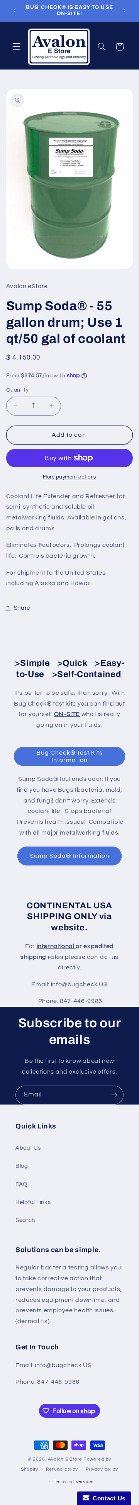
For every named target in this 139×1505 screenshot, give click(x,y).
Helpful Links (33, 1202)
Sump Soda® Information (69, 856)
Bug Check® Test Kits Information (69, 756)
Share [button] (22, 608)
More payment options (69, 477)
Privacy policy (102, 1469)
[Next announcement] (124, 10)
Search (25, 1220)
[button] (16, 47)
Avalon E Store (65, 1459)
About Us (28, 1148)
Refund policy (62, 1469)
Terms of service (73, 1482)
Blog (21, 1166)
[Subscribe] (114, 1095)
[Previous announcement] (14, 10)
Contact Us (107, 1498)
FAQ (21, 1184)
